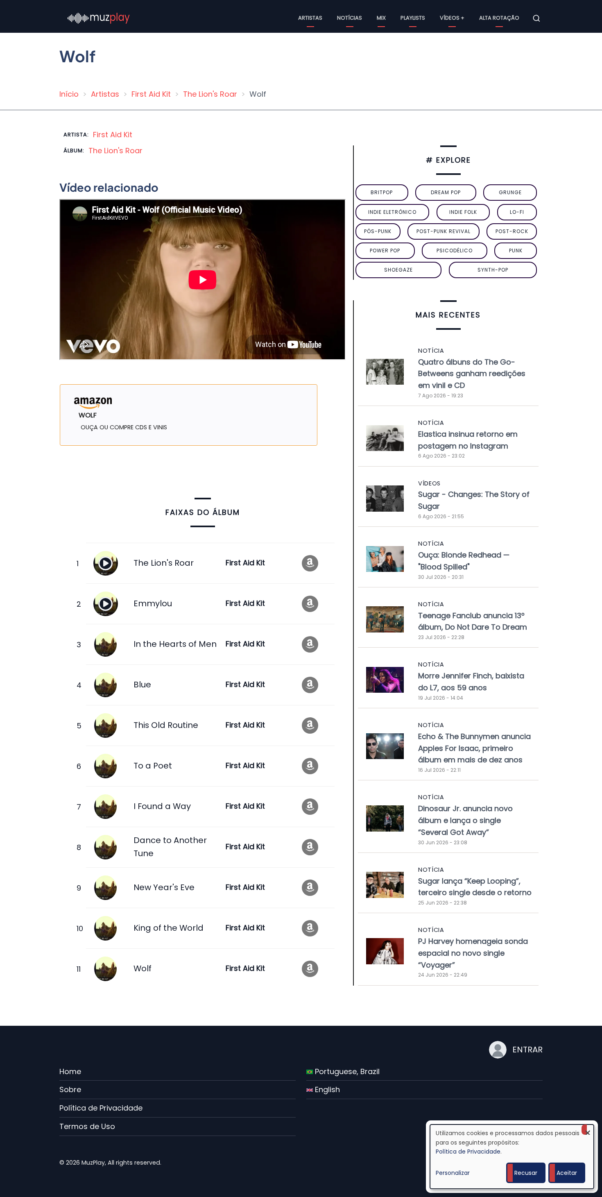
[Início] (98, 18)
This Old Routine (166, 725)
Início (69, 94)
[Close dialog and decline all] (588, 1129)
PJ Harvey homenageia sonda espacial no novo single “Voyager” (473, 953)
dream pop (446, 192)
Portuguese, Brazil (346, 1071)
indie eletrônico (392, 212)
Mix (381, 18)
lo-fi (517, 212)
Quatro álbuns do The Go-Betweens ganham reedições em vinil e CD (471, 374)
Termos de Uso (87, 1126)
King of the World (169, 928)
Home (70, 1071)
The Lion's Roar (210, 94)
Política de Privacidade (101, 1108)
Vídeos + (452, 18)
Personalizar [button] (453, 1173)
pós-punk (378, 231)
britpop (382, 192)
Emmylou (153, 603)
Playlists (413, 18)
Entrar (527, 1049)
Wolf (143, 968)
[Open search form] (536, 18)
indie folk (463, 212)
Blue (142, 684)
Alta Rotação (499, 18)
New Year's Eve (164, 887)
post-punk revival (443, 231)
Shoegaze (398, 269)
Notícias (349, 18)
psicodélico (455, 250)
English (326, 1089)
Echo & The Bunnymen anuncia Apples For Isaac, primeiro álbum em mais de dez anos (474, 748)
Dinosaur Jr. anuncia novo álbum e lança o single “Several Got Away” (465, 820)
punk (516, 250)
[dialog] (512, 1156)
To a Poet (153, 765)
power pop (385, 250)
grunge (510, 192)
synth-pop (493, 269)
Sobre (70, 1089)
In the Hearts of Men (175, 644)
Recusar (525, 1173)
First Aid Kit (151, 94)
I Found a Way (162, 806)
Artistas (310, 18)
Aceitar (567, 1173)
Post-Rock (512, 231)
